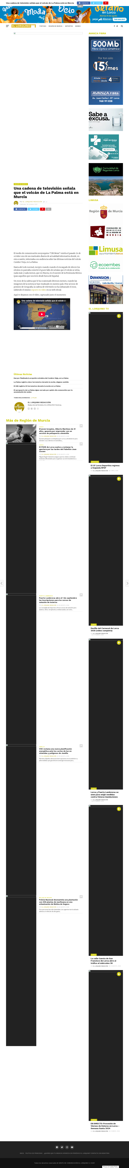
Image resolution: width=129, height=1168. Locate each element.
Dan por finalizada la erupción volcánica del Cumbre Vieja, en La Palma (41, 378)
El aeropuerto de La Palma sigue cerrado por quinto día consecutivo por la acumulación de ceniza (43, 391)
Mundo (78, 26)
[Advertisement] (48, 233)
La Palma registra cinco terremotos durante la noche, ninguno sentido (41, 382)
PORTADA (43, 26)
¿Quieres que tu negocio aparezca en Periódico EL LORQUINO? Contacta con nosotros (76, 1153)
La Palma (34, 397)
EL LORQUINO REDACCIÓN (32, 201)
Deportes (69, 26)
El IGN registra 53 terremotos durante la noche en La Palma (37, 386)
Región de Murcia (55, 26)
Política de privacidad (33, 1153)
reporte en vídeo (38, 290)
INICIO (22, 1153)
